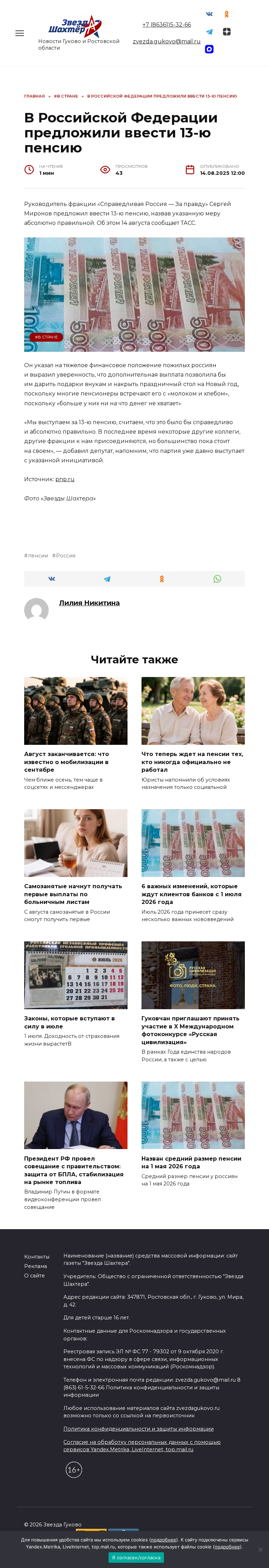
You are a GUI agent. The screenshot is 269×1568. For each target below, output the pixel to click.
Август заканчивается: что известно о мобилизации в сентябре (66, 762)
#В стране (46, 337)
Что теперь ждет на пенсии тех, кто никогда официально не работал (192, 762)
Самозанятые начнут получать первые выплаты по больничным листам (73, 894)
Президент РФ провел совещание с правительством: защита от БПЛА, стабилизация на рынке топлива (74, 1170)
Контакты (36, 1257)
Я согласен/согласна (136, 1557)
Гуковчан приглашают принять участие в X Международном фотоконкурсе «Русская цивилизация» (191, 1030)
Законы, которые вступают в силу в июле (69, 1022)
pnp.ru (65, 479)
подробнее (163, 1539)
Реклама (35, 1266)
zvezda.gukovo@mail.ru (167, 41)
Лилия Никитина (89, 603)
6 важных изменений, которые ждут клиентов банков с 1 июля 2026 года (192, 894)
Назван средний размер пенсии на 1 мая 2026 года (191, 1162)
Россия (65, 556)
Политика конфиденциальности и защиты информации (138, 1429)
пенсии (38, 556)
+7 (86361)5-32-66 (167, 24)
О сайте (34, 1276)
